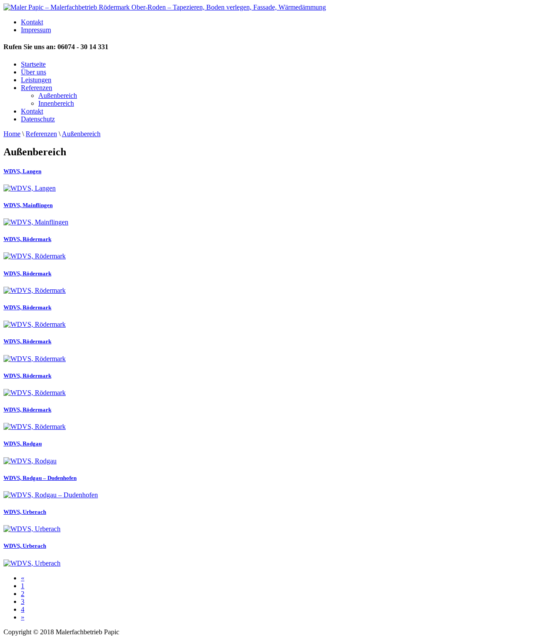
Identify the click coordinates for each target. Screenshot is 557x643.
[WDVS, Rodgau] (30, 461)
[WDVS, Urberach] (31, 528)
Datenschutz (38, 119)
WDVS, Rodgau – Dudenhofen (40, 478)
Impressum (36, 29)
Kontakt (32, 22)
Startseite (33, 64)
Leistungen (36, 80)
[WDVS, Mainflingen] (35, 222)
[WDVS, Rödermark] (34, 256)
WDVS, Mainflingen (28, 205)
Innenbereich (56, 103)
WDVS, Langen (22, 171)
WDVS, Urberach (24, 512)
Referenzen (36, 87)
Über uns (33, 72)
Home (11, 133)
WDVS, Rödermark (27, 239)
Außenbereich (57, 95)
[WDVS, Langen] (29, 188)
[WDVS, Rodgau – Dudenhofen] (50, 495)
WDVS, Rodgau (22, 443)
